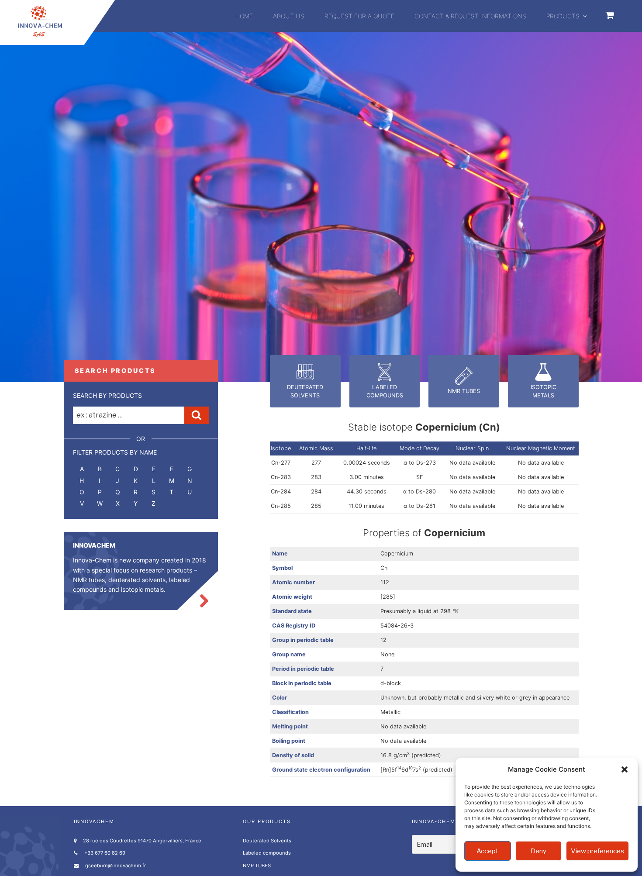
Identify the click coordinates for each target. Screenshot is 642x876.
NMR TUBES (257, 865)
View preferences (597, 851)
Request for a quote (359, 16)
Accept (487, 851)
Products (563, 16)
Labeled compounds (267, 853)
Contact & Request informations (470, 16)
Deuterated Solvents (267, 841)
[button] (624, 769)
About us (288, 16)
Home (244, 16)
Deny (538, 851)
